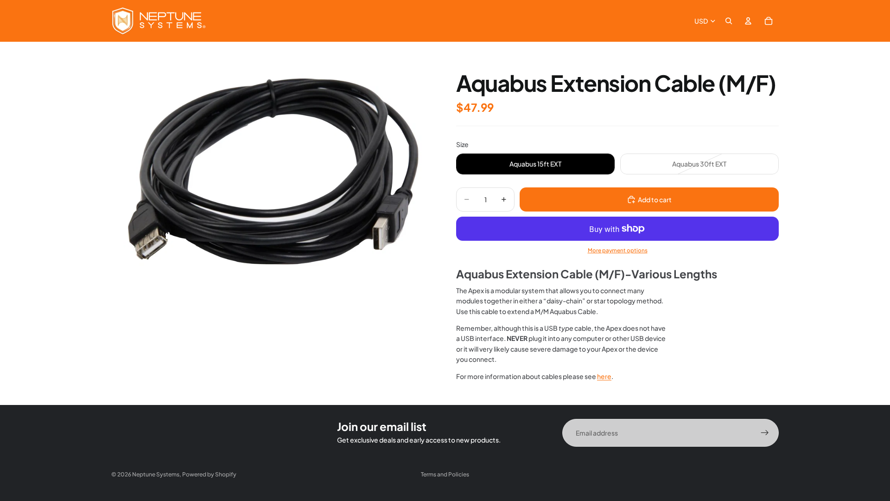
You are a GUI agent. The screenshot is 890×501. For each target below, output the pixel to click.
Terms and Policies (445, 474)
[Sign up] (765, 433)
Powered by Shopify (209, 474)
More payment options (618, 250)
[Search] (728, 21)
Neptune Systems (155, 474)
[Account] (748, 21)
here (604, 376)
